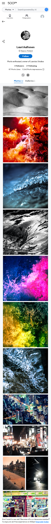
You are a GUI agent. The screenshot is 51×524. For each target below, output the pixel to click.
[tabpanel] (25, 303)
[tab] (18, 81)
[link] (25, 101)
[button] (46, 10)
